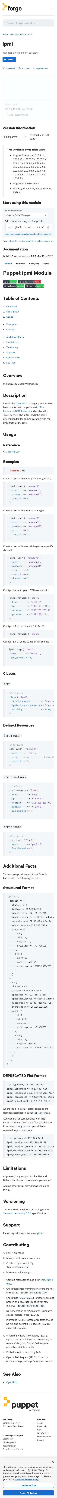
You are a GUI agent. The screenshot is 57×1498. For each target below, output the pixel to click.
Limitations (12, 342)
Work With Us (43, 1433)
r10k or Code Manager (18, 215)
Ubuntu (47, 188)
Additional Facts (15, 337)
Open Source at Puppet (13, 1449)
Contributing (13, 357)
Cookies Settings (28, 1485)
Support (10, 352)
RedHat (17, 188)
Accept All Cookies (28, 1493)
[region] (28, 1478)
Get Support (8, 1438)
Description (12, 311)
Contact (40, 1440)
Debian (17, 192)
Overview (11, 306)
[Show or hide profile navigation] (46, 6)
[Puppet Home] (22, 1412)
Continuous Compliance (13, 1426)
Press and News (44, 1436)
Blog (39, 1429)
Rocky (38, 188)
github (40, 1233)
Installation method (13, 211)
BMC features (22, 411)
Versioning (12, 347)
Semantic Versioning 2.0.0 (17, 1213)
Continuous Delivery (11, 1422)
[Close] (53, 1462)
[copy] (49, 227)
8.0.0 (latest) (10, 136)
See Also (11, 362)
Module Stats (11, 104)
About (39, 1422)
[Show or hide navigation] (52, 8)
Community (42, 1426)
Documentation (9, 1445)
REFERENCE (14, 452)
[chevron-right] (51, 263)
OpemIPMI (21, 403)
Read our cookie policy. (27, 1479)
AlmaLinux (28, 188)
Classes (10, 329)
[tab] (8, 263)
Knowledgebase (9, 1442)
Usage (9, 316)
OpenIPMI (11, 1382)
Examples (11, 324)
